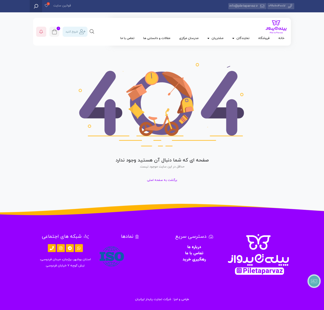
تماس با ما (127, 38)
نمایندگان (243, 38)
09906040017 (277, 6)
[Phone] (52, 248)
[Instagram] (61, 248)
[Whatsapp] (79, 248)
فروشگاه (264, 38)
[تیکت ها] (314, 281)
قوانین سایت (62, 6)
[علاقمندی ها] (46, 6)
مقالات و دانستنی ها (156, 38)
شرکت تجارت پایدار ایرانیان (153, 299)
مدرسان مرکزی (189, 38)
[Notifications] (41, 32)
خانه (281, 38)
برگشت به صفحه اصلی (162, 180)
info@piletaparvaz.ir (243, 6)
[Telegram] (70, 248)
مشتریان (217, 38)
